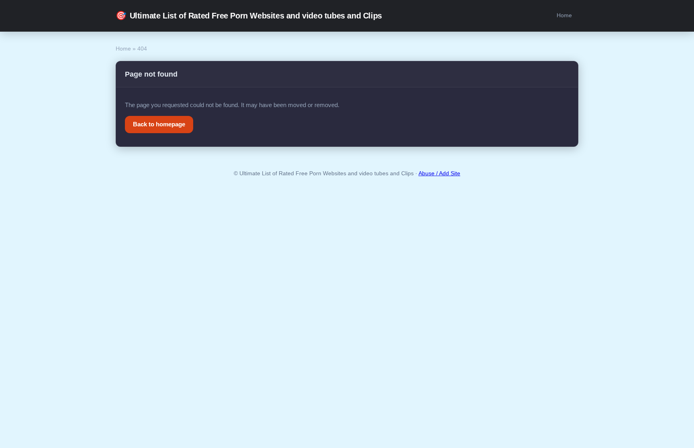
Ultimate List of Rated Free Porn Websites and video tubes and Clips (249, 15)
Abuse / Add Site (439, 173)
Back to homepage (159, 124)
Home (564, 15)
